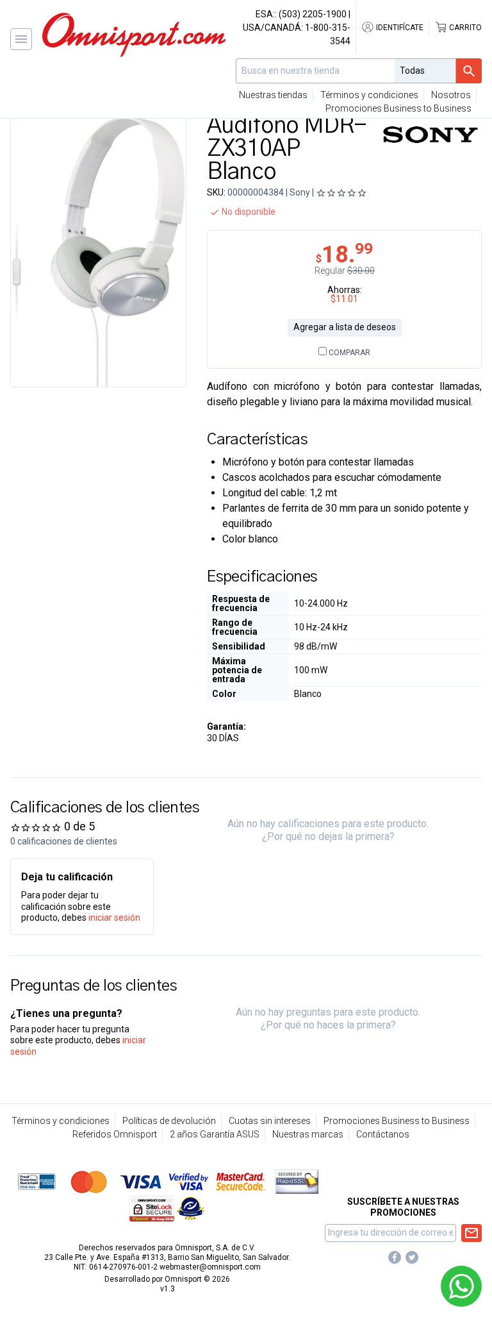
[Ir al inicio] (134, 35)
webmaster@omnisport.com (210, 1266)
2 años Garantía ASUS (214, 1134)
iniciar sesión (114, 917)
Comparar (348, 352)
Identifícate (398, 27)
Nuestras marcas (307, 1134)
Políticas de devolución (169, 1121)
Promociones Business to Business (398, 108)
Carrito (464, 27)
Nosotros (451, 95)
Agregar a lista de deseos (344, 327)
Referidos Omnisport (114, 1134)
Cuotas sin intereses (270, 1121)
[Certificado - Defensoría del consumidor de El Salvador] (190, 1208)
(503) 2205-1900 (313, 14)
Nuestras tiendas (273, 95)
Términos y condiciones (369, 95)
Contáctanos (382, 1134)
